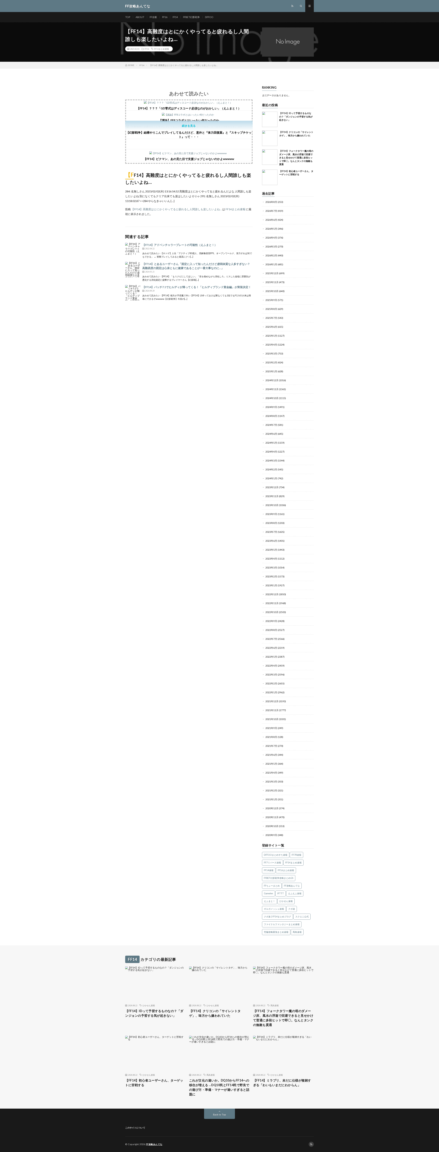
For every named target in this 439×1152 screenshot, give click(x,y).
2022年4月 (271, 665)
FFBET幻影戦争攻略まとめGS (278, 878)
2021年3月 (271, 781)
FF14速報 (269, 870)
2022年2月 (271, 683)
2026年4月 (271, 237)
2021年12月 (271, 701)
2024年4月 (271, 451)
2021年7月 (271, 745)
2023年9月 (271, 514)
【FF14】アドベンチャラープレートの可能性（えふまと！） (179, 244)
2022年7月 (271, 638)
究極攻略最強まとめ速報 (276, 932)
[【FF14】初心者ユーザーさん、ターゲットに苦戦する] (269, 177)
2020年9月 (271, 835)
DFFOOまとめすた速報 (275, 854)
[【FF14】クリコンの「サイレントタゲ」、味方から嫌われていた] (269, 138)
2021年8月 (271, 736)
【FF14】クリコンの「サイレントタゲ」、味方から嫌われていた (215, 1013)
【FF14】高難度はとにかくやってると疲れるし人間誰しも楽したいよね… (176, 209)
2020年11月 (271, 817)
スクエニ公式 (302, 916)
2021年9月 (271, 728)
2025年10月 (271, 291)
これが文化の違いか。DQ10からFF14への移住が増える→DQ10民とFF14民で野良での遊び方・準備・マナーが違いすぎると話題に (219, 1087)
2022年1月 (271, 692)
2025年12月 (271, 273)
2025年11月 (271, 282)
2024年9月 (271, 407)
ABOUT (140, 17)
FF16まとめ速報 (286, 870)
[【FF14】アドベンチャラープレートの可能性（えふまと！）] (133, 250)
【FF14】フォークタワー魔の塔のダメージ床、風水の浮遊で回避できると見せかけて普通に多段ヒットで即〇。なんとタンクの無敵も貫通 (296, 158)
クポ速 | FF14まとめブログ (277, 916)
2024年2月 (271, 469)
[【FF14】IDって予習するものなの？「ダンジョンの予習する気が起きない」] (269, 119)
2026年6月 (271, 219)
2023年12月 (271, 487)
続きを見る (189, 125)
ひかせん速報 (286, 901)
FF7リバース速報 (272, 862)
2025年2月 (271, 362)
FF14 (175, 17)
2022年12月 (271, 594)
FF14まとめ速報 (161, 49)
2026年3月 (271, 246)
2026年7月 (271, 210)
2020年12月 (271, 808)
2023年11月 (271, 496)
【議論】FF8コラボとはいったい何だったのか (189, 120)
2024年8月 (271, 415)
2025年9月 (271, 300)
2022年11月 (271, 603)
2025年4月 (271, 344)
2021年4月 (271, 772)
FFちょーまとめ (272, 885)
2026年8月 (271, 201)
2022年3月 (271, 674)
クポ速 (291, 908)
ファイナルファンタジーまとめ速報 (282, 924)
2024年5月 (271, 442)
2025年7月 (271, 317)
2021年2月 (271, 790)
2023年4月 (271, 558)
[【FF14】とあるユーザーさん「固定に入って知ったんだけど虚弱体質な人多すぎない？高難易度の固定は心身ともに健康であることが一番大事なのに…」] (133, 269)
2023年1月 (271, 585)
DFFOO (209, 17)
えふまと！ (269, 901)
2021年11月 (271, 710)
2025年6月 (271, 326)
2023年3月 (271, 567)
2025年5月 (271, 335)
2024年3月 (271, 460)
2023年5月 (271, 549)
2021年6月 (271, 754)
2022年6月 (271, 647)
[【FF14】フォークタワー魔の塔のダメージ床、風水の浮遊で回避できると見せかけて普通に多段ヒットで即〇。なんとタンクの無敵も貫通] (269, 157)
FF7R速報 (296, 854)
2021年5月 (271, 763)
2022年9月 (271, 621)
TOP (127, 17)
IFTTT (280, 893)
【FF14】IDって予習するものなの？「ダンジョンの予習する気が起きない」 (296, 116)
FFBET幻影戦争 (191, 17)
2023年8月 (271, 522)
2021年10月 (271, 719)
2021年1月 (271, 799)
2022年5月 (271, 656)
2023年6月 (271, 540)
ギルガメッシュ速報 (274, 908)
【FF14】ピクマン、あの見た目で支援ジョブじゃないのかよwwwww (189, 159)
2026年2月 (271, 255)
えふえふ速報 (294, 893)
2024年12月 (271, 380)
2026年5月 (271, 228)
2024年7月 (271, 424)
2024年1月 (271, 478)
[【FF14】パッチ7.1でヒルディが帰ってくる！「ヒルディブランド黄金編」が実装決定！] (133, 292)
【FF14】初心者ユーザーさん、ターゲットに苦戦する (154, 1082)
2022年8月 (271, 629)
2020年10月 (271, 826)
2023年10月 (271, 505)
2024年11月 (271, 389)
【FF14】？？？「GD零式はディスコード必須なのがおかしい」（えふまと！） (189, 108)
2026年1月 (271, 264)
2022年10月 (271, 612)
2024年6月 (271, 433)
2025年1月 (271, 371)
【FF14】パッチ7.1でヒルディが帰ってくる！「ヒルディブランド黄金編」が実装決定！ (196, 287)
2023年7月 (271, 531)
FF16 (164, 17)
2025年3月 (271, 353)
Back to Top (219, 1114)
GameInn (268, 893)
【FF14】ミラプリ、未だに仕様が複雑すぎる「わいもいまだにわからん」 (282, 1082)
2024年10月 (271, 398)
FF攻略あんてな (292, 885)
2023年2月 (271, 576)
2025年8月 (271, 308)
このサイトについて (135, 1127)
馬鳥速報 (297, 932)
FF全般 (153, 17)
